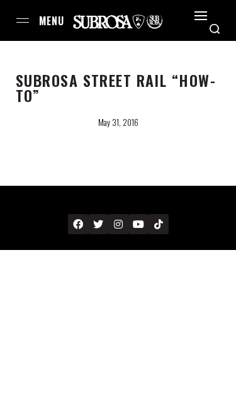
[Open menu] (23, 20)
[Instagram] (118, 224)
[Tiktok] (159, 224)
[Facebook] (78, 224)
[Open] (201, 16)
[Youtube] (138, 224)
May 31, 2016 (118, 122)
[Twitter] (98, 224)
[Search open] (214, 29)
